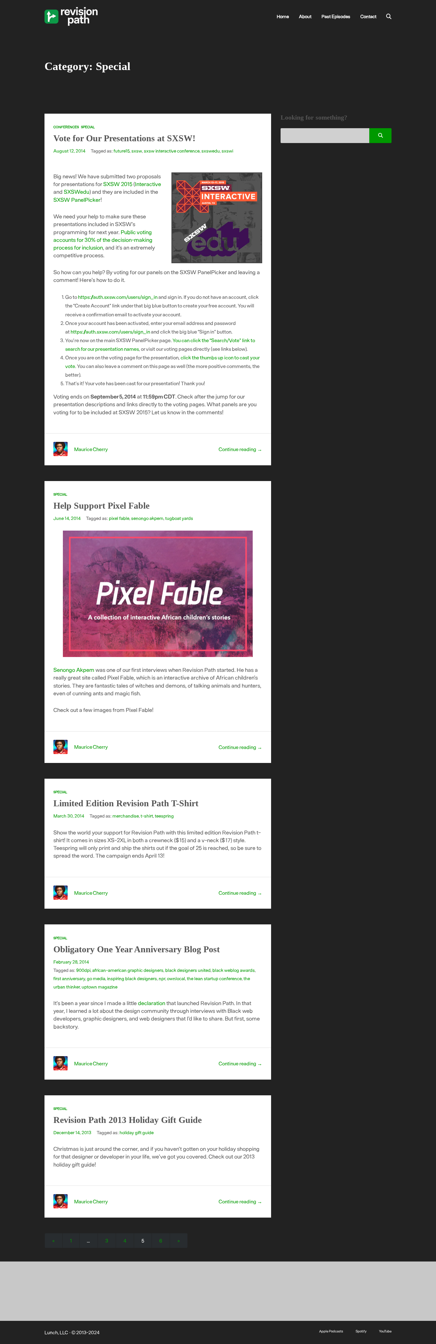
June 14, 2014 (67, 518)
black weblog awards (233, 970)
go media (96, 978)
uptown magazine (99, 986)
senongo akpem (147, 518)
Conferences (66, 127)
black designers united (188, 970)
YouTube (385, 1331)
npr (162, 978)
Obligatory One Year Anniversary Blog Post (136, 949)
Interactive (148, 183)
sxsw (136, 150)
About (305, 16)
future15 (122, 150)
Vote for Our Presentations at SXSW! (124, 138)
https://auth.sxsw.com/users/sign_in (117, 297)
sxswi (227, 150)
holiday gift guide (137, 1132)
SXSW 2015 (117, 183)
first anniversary (69, 978)
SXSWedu (76, 191)
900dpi (83, 970)
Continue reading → (240, 449)
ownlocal (176, 978)
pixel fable (119, 518)
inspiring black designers (132, 978)
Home (283, 16)
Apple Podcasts (331, 1331)
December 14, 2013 (72, 1132)
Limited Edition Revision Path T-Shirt (125, 803)
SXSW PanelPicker (77, 199)
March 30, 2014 (68, 815)
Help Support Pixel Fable (101, 505)
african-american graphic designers (127, 970)
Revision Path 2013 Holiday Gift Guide (127, 1120)
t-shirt (147, 815)
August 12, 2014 (69, 150)
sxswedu (210, 150)
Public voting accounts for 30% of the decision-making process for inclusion (102, 240)
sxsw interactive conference (172, 150)
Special (88, 127)
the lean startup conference (214, 978)
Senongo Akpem (73, 669)
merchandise (125, 815)
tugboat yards (179, 518)
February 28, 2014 (71, 961)
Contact (368, 16)
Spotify (361, 1331)
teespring (164, 815)
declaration (151, 1002)
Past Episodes (336, 16)
